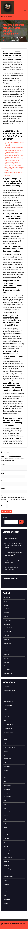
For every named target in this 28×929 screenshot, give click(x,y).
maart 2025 (7, 662)
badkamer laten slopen (9, 690)
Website (3, 488)
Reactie (3, 464)
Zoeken (5, 517)
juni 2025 (6, 650)
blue (5, 720)
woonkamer (7, 907)
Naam (3, 473)
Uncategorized (6, 39)
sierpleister (7, 853)
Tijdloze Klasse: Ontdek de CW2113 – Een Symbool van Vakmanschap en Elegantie (13, 545)
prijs (5, 823)
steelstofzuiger (8, 869)
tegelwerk (6, 884)
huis (5, 777)
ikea (5, 781)
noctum (6, 815)
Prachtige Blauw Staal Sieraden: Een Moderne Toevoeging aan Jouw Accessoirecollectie (13, 554)
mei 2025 (6, 654)
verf (5, 895)
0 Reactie (17, 51)
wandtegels (7, 899)
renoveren (6, 838)
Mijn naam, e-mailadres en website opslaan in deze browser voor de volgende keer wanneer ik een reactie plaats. (13, 499)
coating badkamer (8, 728)
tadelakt (6, 880)
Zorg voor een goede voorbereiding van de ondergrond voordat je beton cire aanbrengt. (14, 144)
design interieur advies (9, 747)
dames (5, 739)
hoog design (7, 766)
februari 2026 (7, 620)
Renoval (3, 925)
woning (6, 903)
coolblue (6, 736)
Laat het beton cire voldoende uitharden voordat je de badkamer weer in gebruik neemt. (14, 169)
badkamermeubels (8, 701)
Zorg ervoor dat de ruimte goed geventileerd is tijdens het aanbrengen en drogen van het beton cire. (14, 155)
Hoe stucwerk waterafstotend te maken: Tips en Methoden (13, 561)
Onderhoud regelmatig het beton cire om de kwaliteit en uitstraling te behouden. (13, 173)
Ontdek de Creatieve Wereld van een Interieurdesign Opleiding (13, 537)
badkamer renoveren (9, 694)
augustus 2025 (7, 643)
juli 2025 (6, 647)
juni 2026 (6, 605)
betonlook (6, 713)
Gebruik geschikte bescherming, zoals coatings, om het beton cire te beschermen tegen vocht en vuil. (14, 160)
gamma (6, 755)
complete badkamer (9, 732)
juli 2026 (6, 601)
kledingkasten (7, 796)
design (5, 743)
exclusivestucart (8, 51)
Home (5, 37)
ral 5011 (6, 831)
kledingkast (7, 789)
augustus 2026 (7, 597)
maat (5, 804)
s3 (4, 842)
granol (5, 762)
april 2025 (6, 658)
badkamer (6, 686)
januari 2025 (7, 669)
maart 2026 (7, 616)
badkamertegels (8, 705)
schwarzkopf (7, 850)
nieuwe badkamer (8, 812)
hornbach (6, 770)
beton (5, 709)
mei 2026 (6, 609)
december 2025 (8, 628)
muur (5, 808)
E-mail (3, 481)
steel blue (6, 861)
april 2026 (6, 612)
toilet (5, 888)
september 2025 (8, 639)
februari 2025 (7, 666)
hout (5, 774)
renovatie (6, 834)
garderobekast (7, 758)
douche (6, 751)
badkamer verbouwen (9, 698)
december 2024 (8, 673)
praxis (5, 819)
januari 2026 (7, 624)
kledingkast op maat (9, 793)
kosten (5, 800)
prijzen (5, 827)
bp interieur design (8, 724)
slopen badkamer (8, 857)
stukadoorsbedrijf (8, 876)
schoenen (6, 846)
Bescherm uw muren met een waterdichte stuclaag (11, 568)
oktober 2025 (7, 635)
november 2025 (8, 631)
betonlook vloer (8, 717)
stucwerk (6, 872)
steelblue (6, 865)
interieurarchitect (8, 785)
